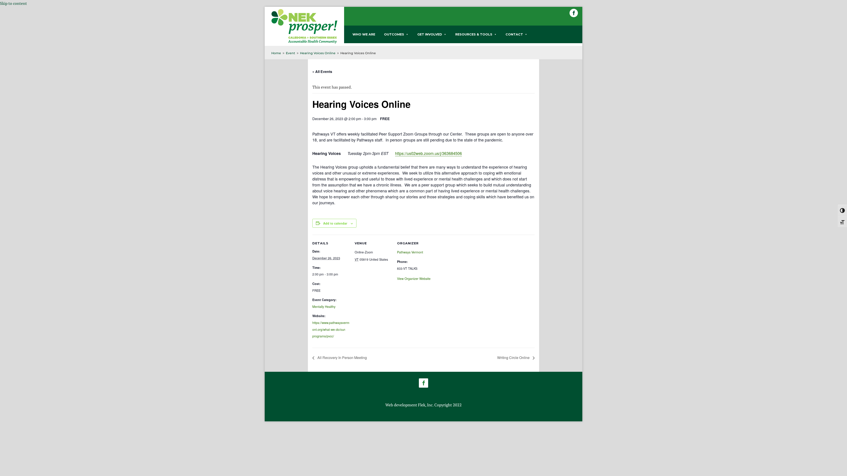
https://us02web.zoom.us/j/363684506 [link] (428, 153)
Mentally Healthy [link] (323, 306)
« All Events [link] (322, 71)
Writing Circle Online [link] (513, 357)
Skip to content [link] (13, 3)
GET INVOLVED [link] (429, 34)
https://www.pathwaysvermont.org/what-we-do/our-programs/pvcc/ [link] (330, 329)
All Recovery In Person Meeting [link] (342, 357)
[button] (574, 13)
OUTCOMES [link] (394, 34)
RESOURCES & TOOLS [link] (473, 34)
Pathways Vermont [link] (410, 252)
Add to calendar (335, 223)
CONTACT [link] (514, 34)
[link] (304, 42)
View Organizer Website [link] (414, 278)
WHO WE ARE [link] (363, 34)
